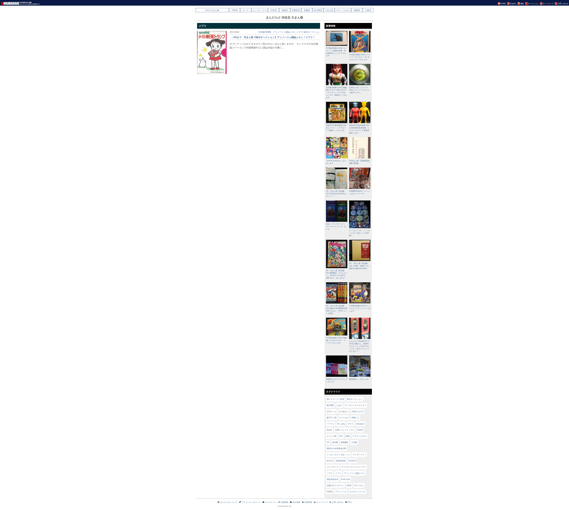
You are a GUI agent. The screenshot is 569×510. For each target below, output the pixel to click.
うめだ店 (329, 10)
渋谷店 (273, 10)
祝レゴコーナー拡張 (335, 399)
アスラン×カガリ (360, 436)
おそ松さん (344, 411)
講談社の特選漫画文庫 (336, 448)
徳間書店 (345, 442)
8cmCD (330, 461)
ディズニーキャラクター (355, 405)
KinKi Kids (345, 479)
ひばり (339, 405)
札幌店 (307, 10)
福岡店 (357, 10)
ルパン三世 (331, 436)
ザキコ (351, 424)
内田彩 (330, 491)
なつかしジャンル (357, 491)
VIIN (260, 32)
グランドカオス (343, 10)
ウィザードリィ (359, 455)
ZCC (341, 436)
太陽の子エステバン (335, 485)
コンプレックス (259, 10)
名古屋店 (318, 10)
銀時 (348, 436)
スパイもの (344, 418)
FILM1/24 (352, 461)
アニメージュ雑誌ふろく (284, 32)
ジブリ (300, 32)
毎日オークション (311, 32)
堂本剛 (335, 442)
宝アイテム (359, 485)
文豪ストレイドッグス (344, 430)
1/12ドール (331, 411)
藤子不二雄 (331, 418)
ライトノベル (341, 491)
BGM (349, 485)
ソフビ (330, 473)
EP (328, 442)
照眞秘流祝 (341, 461)
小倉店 (368, 10)
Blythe (329, 430)
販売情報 (267, 32)
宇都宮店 (296, 10)
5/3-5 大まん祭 (212, 10)
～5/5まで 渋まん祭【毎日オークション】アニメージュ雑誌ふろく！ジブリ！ (273, 37)
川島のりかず (357, 411)
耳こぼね (341, 424)
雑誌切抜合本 (332, 479)
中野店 (234, 10)
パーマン (330, 424)
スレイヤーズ (332, 467)
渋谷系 (360, 430)
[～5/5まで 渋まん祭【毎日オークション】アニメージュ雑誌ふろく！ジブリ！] (212, 73)
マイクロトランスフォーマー (353, 467)
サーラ (246, 10)
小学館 (354, 442)
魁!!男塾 (330, 405)
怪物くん (355, 418)
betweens (360, 424)
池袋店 (285, 10)
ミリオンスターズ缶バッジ (338, 455)
